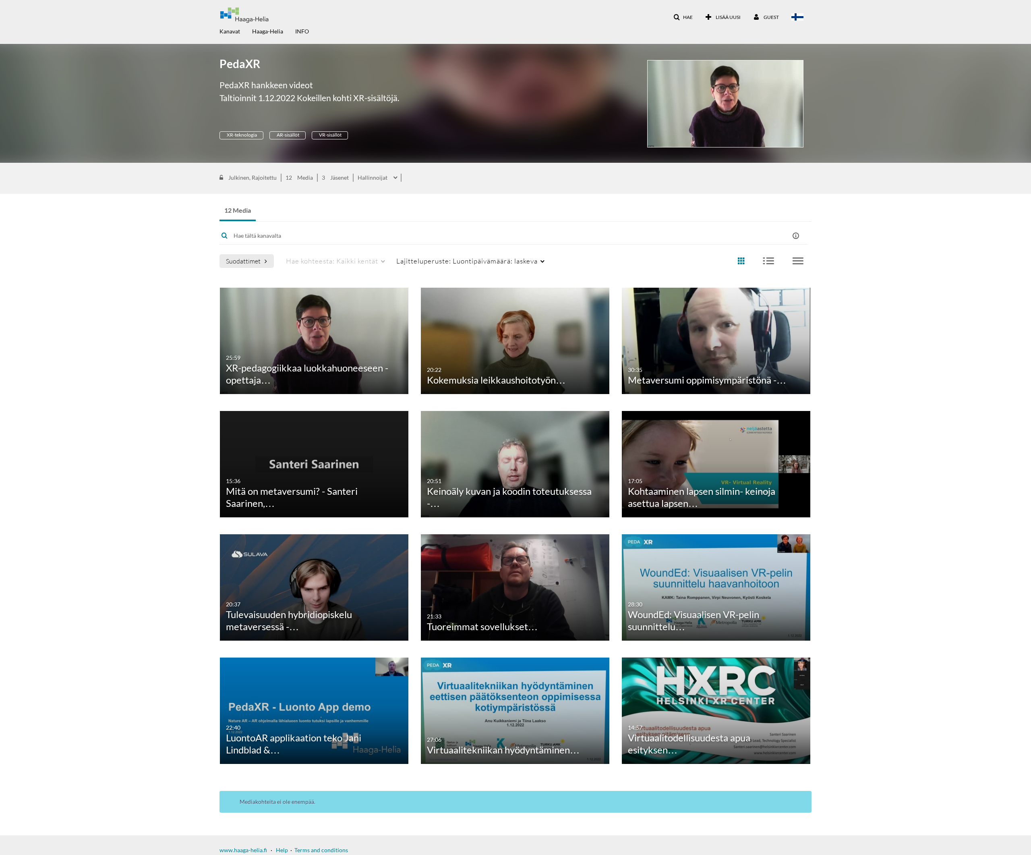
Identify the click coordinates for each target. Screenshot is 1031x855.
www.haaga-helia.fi (243, 850)
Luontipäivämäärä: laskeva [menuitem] (467, 261)
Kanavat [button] (229, 31)
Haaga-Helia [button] (267, 31)
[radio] (741, 261)
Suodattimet (243, 261)
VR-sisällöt (330, 135)
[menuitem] (235, 30)
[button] (683, 17)
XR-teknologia (241, 135)
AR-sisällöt (287, 135)
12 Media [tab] (237, 210)
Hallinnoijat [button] (373, 178)
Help (282, 850)
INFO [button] (302, 31)
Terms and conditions (321, 850)
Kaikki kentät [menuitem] (332, 261)
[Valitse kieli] (799, 17)
